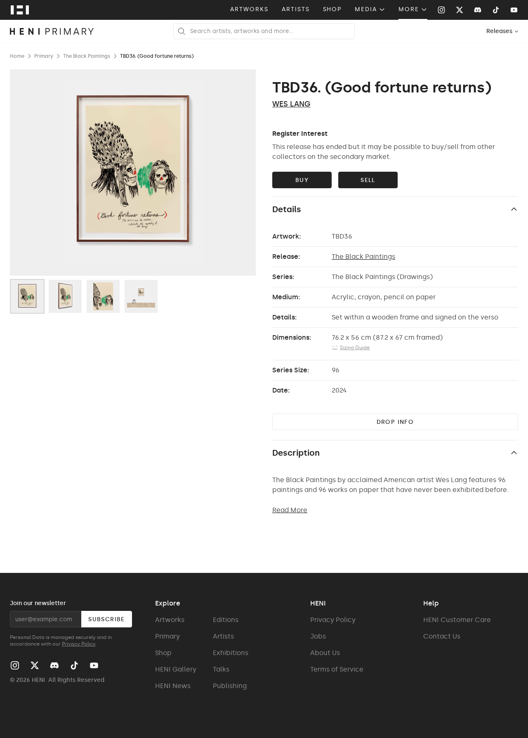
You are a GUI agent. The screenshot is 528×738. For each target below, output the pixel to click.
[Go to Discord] (478, 10)
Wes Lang (291, 104)
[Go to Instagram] (441, 10)
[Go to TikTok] (496, 10)
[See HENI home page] (20, 9)
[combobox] (502, 31)
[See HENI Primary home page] (52, 31)
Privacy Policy (79, 644)
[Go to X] (459, 10)
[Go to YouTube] (514, 10)
